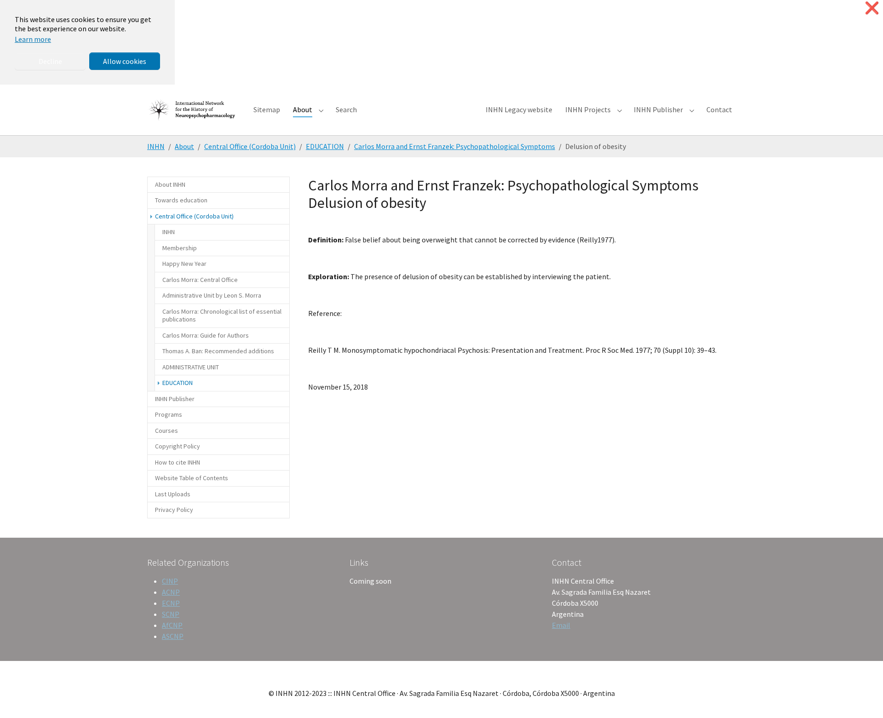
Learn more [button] (33, 39)
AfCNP (172, 625)
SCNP (170, 614)
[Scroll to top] (863, 698)
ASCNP (172, 636)
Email (561, 625)
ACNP (171, 592)
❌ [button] (872, 8)
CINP (170, 581)
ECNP (171, 603)
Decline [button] (50, 61)
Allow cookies (124, 61)
